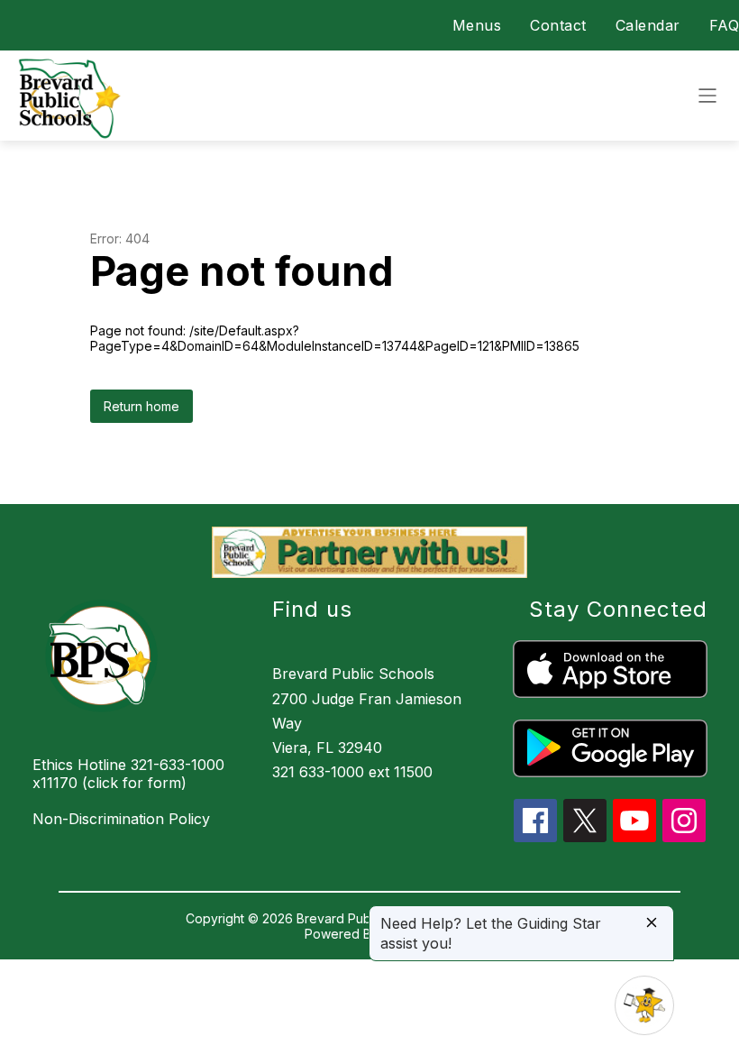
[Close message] (651, 923)
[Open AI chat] (644, 1005)
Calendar (648, 25)
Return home (141, 406)
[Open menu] (707, 96)
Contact (558, 25)
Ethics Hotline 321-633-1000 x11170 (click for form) (128, 774)
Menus (477, 25)
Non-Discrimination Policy (121, 819)
